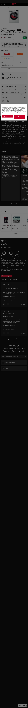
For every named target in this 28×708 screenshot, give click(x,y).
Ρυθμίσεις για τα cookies (7, 116)
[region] (14, 112)
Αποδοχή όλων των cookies (19, 117)
